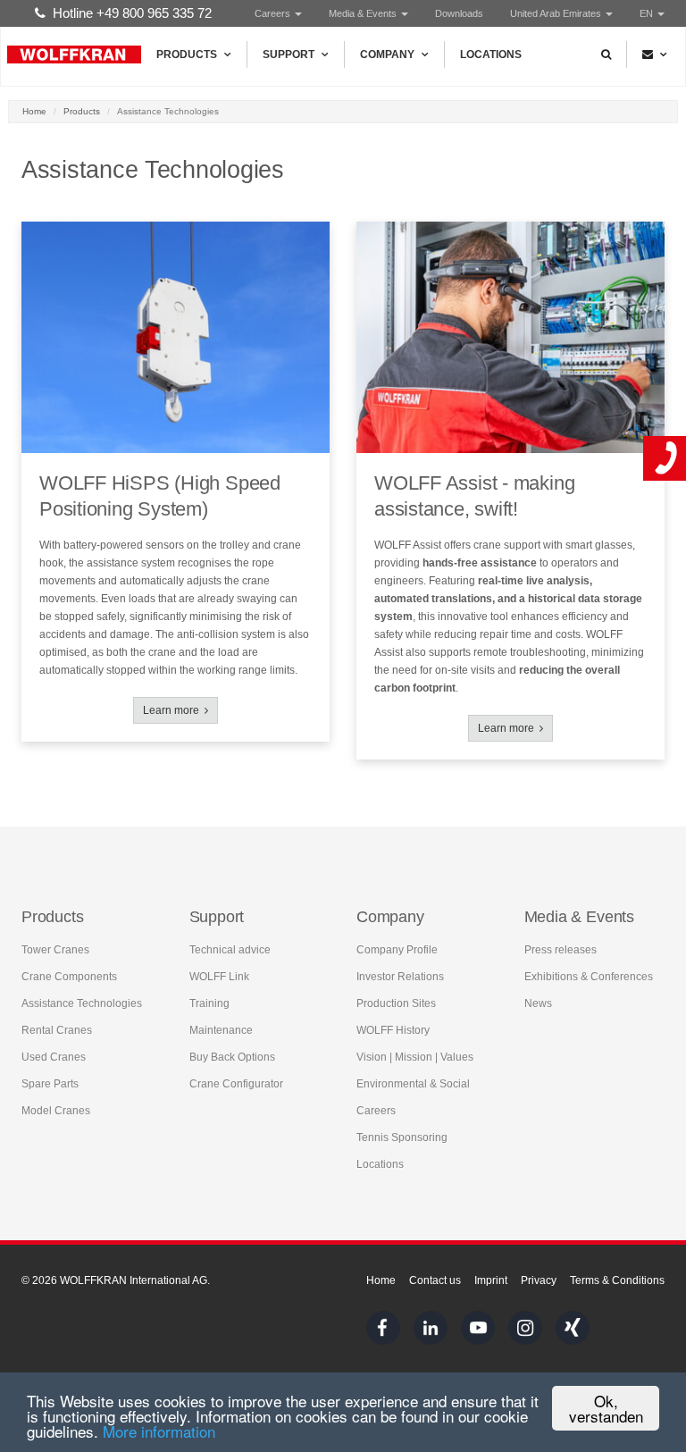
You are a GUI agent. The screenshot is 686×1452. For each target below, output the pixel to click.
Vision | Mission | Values (414, 1057)
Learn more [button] (174, 710)
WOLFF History (393, 1030)
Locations (491, 54)
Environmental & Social (413, 1084)
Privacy (538, 1280)
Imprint (490, 1280)
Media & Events (364, 13)
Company (387, 54)
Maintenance (221, 1030)
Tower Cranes (55, 950)
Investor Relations (400, 976)
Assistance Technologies (81, 1003)
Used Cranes (53, 1057)
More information (159, 1431)
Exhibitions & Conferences (588, 976)
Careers (274, 13)
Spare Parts (50, 1084)
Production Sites (396, 1003)
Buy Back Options (232, 1057)
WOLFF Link (219, 976)
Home (34, 111)
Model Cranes (55, 1110)
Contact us (435, 1280)
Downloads (459, 13)
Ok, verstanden (606, 1408)
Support (288, 54)
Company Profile (397, 950)
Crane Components (69, 976)
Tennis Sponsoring (402, 1137)
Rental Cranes (56, 1030)
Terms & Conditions (617, 1280)
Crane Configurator (236, 1084)
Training (209, 1003)
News (538, 1003)
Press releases (560, 950)
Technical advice (230, 950)
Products (186, 54)
